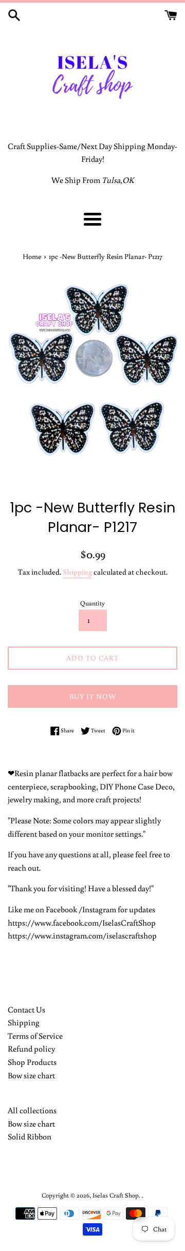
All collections (32, 1110)
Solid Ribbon (29, 1136)
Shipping (77, 572)
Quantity (92, 603)
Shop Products (32, 1062)
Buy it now (92, 696)
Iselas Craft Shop (115, 1195)
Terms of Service (35, 1036)
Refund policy (31, 1048)
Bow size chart (31, 1075)
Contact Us (26, 1009)
